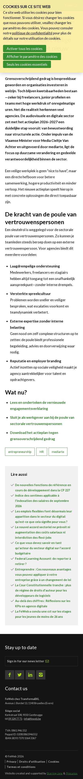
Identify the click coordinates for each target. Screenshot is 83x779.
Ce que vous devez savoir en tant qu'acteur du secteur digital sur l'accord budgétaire (43, 548)
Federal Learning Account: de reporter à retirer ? (43, 561)
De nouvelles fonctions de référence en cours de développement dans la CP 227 (43, 487)
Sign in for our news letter (25, 661)
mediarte (58, 452)
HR (41, 452)
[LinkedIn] (30, 674)
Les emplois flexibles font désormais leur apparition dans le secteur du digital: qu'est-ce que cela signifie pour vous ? (43, 517)
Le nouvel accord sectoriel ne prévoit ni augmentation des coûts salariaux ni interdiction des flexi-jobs (42, 532)
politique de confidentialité (32, 33)
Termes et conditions (21, 766)
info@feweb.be (32, 718)
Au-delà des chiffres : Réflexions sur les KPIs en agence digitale (42, 603)
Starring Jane (55, 773)
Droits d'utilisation (32, 761)
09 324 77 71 (15, 718)
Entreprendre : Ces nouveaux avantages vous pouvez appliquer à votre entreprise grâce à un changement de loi (43, 575)
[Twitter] (19, 674)
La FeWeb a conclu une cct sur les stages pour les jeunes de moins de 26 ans (43, 614)
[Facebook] (9, 674)
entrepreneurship (19, 452)
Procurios (72, 773)
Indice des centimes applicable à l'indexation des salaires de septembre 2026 (42, 501)
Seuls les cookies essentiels (27, 64)
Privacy (11, 761)
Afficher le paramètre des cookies (32, 56)
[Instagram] (40, 674)
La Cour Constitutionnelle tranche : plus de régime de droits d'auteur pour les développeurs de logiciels (43, 590)
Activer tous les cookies (25, 49)
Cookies (53, 761)
